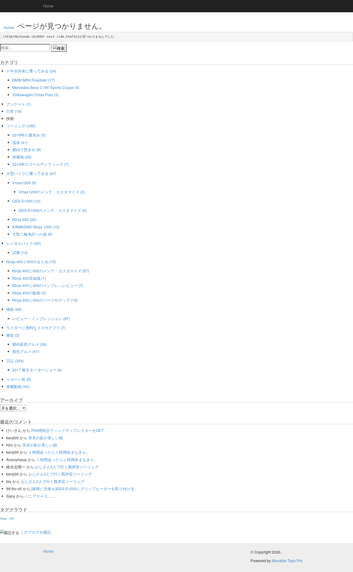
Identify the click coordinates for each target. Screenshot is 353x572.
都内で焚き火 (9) (26, 149)
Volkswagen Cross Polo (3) (35, 94)
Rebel (3, 518)
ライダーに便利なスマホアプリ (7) (36, 327)
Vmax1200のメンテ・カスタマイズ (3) (51, 192)
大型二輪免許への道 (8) (32, 234)
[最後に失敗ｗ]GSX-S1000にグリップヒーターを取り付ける (82, 488)
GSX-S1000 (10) (26, 201)
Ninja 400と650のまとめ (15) (31, 261)
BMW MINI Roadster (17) (33, 80)
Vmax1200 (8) (24, 182)
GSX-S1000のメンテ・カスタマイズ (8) (52, 210)
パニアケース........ (40, 496)
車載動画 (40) (17, 386)
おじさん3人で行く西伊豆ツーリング (67, 467)
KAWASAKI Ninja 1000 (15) (36, 227)
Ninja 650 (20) (24, 219)
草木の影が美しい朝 (45, 438)
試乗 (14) (20, 252)
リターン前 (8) (18, 379)
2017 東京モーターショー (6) (37, 370)
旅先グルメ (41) (25, 351)
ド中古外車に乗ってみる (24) (31, 71)
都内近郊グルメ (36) (29, 344)
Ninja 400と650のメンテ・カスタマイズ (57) (50, 271)
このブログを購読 (35, 532)
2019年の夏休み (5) (29, 135)
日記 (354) (15, 360)
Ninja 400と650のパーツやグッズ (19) (45, 300)
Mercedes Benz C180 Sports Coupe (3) (45, 87)
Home (48, 6)
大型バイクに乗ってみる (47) (31, 173)
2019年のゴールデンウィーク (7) (40, 164)
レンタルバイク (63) (23, 243)
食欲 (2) (12, 335)
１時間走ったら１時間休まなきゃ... (58, 452)
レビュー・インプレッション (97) (41, 318)
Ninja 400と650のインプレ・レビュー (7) (47, 285)
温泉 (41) (20, 142)
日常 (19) (14, 111)
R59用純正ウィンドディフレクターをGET (67, 430)
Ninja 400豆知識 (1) (29, 278)
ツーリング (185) (20, 126)
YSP (11, 518)
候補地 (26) (21, 157)
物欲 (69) (14, 309)
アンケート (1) (18, 104)
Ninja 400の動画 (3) (29, 293)
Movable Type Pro (287, 560)
